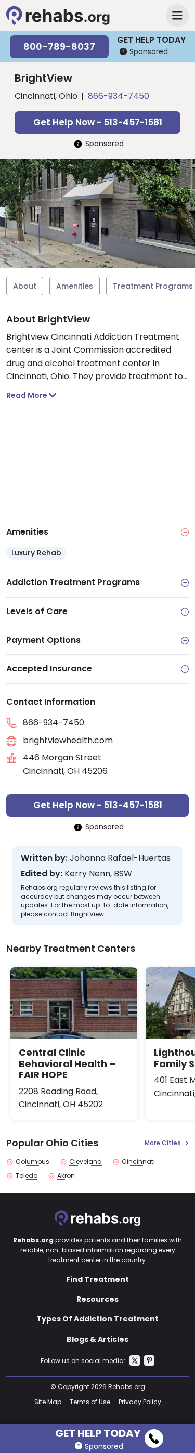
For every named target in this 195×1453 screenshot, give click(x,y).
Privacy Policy (140, 1401)
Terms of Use (90, 1401)
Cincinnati (138, 1162)
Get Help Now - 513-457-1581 (97, 122)
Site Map (47, 1401)
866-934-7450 (118, 96)
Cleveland (85, 1162)
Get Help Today (97, 1431)
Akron (66, 1176)
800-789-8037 (59, 46)
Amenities (74, 286)
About (24, 286)
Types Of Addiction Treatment (97, 1319)
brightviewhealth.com (68, 740)
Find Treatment (97, 1279)
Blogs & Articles (97, 1339)
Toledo (26, 1176)
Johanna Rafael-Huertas (120, 858)
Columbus (32, 1162)
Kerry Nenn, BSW (98, 873)
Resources (97, 1299)
